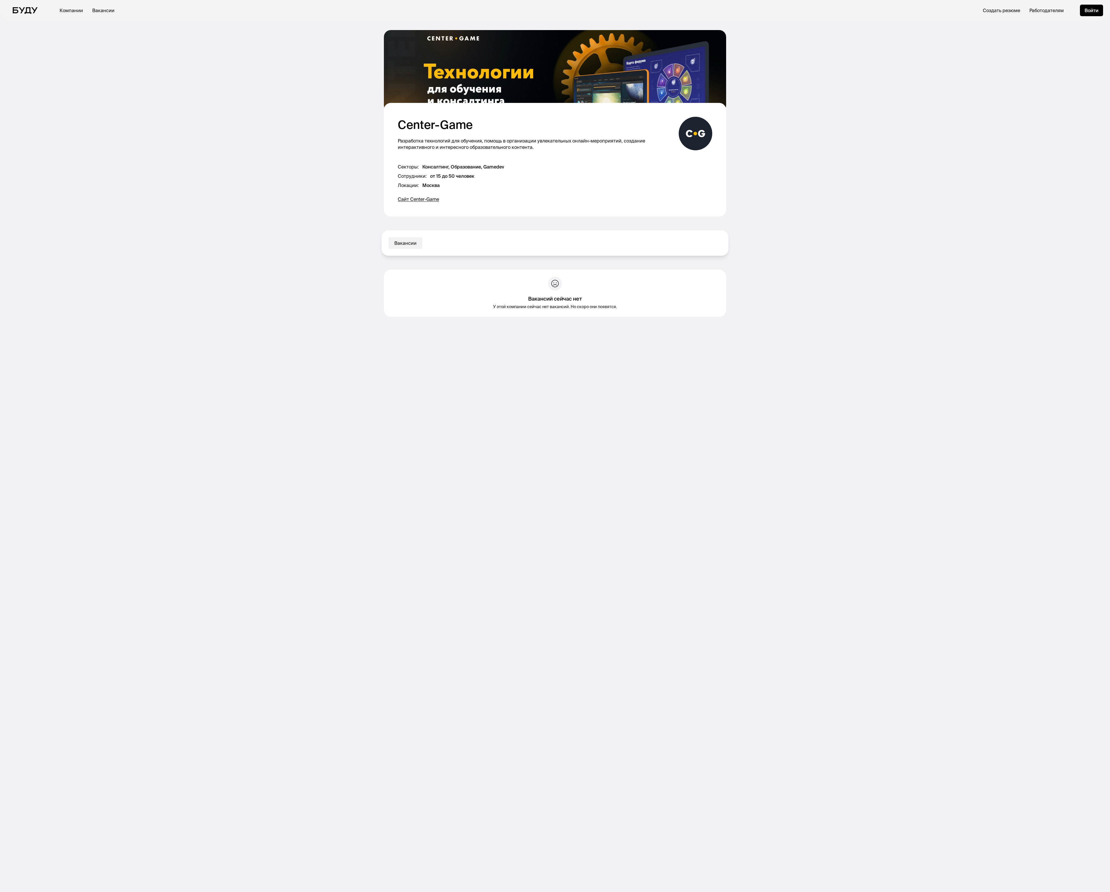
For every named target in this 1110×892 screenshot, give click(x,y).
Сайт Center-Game (418, 199)
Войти (1091, 10)
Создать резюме (1001, 10)
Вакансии (103, 10)
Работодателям (1046, 10)
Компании (71, 10)
